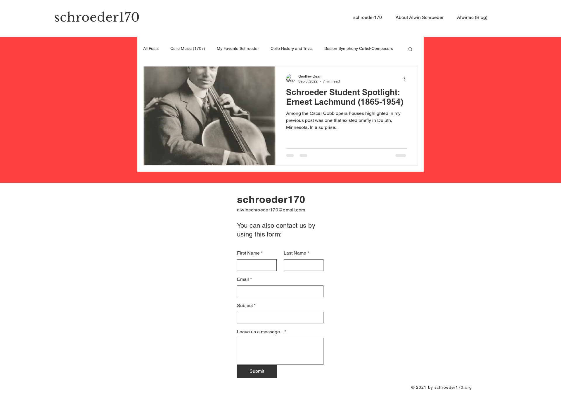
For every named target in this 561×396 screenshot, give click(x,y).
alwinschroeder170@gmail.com (271, 210)
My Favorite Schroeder (238, 48)
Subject (245, 305)
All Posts (151, 48)
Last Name (295, 253)
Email (243, 279)
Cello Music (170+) (187, 48)
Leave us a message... (260, 332)
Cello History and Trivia (292, 48)
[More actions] (406, 78)
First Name (248, 253)
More (329, 48)
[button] (422, 17)
